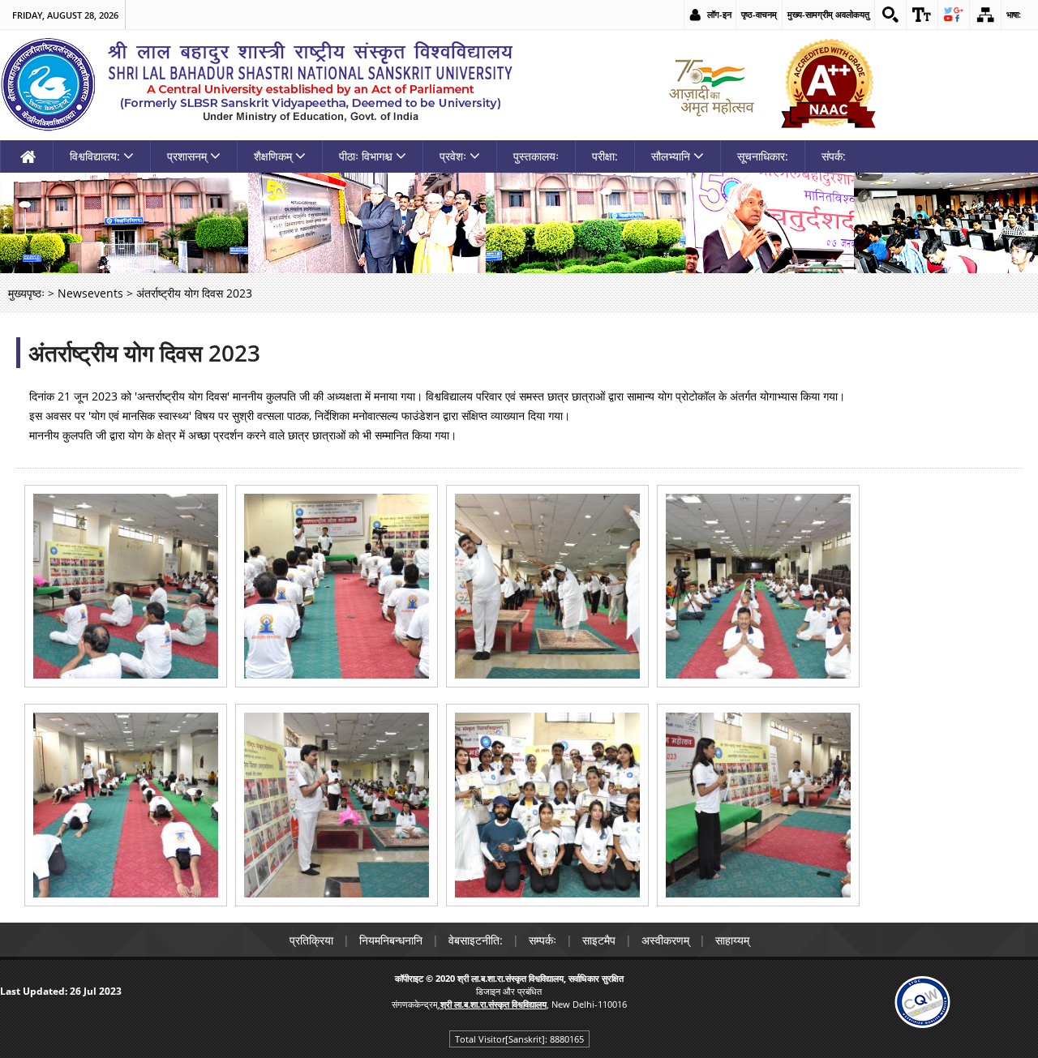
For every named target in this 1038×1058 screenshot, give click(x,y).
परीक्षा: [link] (605, 156)
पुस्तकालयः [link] (536, 156)
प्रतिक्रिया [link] (311, 940)
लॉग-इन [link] (719, 14)
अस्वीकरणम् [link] (665, 940)
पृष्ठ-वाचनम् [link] (759, 14)
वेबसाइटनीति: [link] (475, 940)
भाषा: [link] (1013, 14)
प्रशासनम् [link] (187, 156)
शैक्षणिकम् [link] (273, 156)
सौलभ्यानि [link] (670, 156)
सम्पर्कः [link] (542, 940)
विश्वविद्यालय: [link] (95, 156)
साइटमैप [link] (599, 940)
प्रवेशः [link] (453, 156)
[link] (890, 14)
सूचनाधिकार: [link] (762, 156)
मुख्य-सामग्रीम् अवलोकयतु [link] (828, 14)
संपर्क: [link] (833, 156)
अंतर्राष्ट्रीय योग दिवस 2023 (144, 352)
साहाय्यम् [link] (732, 940)
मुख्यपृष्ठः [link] (26, 293)
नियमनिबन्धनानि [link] (390, 940)
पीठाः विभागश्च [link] (365, 156)
